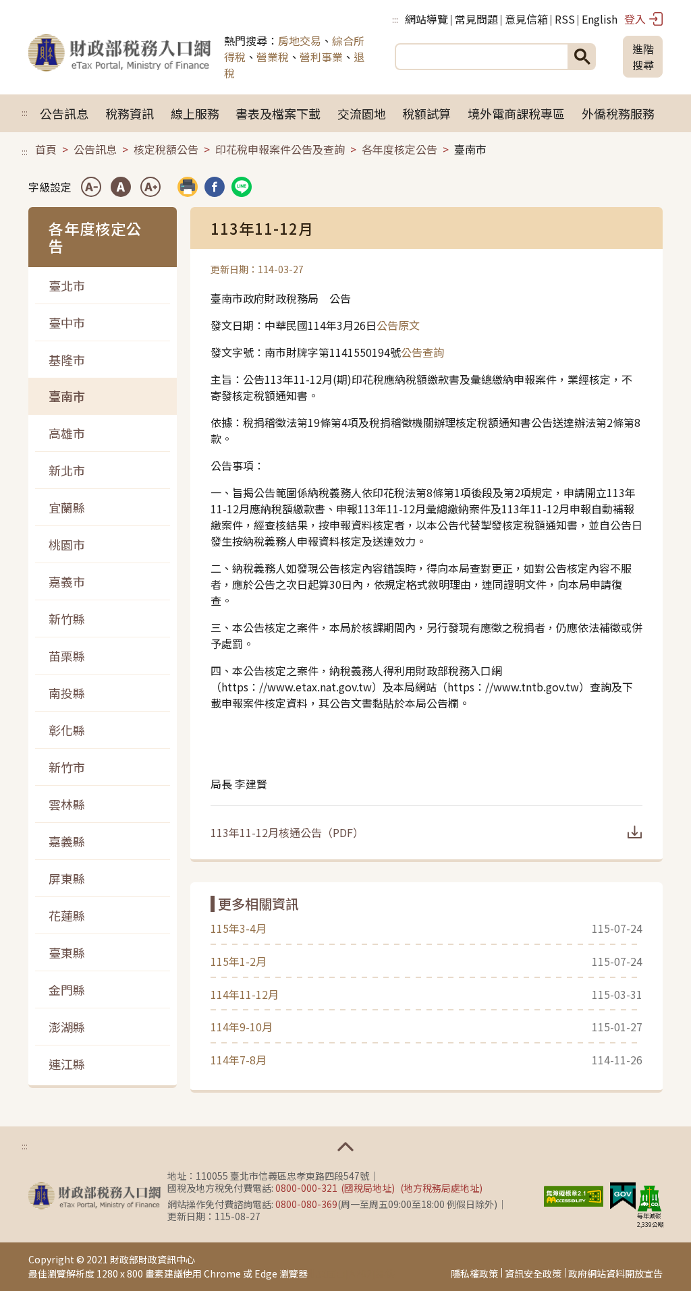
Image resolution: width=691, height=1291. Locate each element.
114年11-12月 (245, 994)
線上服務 (195, 113)
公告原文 (398, 325)
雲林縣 (67, 804)
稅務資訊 (129, 113)
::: (395, 19)
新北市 (67, 470)
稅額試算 (426, 113)
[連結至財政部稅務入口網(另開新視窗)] (94, 1195)
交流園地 (361, 113)
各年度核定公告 (399, 149)
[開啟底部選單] (345, 1146)
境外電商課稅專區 (516, 113)
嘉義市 (67, 581)
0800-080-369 (306, 1204)
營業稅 (272, 57)
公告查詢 (422, 352)
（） (287, 832)
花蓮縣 (67, 915)
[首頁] (119, 56)
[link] (214, 187)
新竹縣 (67, 618)
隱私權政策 (474, 1273)
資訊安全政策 (533, 1273)
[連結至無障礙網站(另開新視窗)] (573, 1194)
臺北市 (67, 285)
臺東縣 (67, 952)
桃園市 (67, 544)
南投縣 (67, 692)
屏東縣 (67, 878)
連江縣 (67, 1063)
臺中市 (67, 322)
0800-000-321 (306, 1188)
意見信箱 (526, 19)
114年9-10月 (242, 1027)
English (599, 19)
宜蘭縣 (67, 507)
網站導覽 (426, 19)
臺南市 (67, 396)
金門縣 (67, 989)
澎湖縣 (67, 1026)
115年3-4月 (239, 928)
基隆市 (67, 359)
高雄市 (67, 433)
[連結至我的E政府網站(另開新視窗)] (623, 1194)
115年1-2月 (239, 961)
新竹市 (67, 767)
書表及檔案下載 (278, 113)
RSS (565, 19)
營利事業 (321, 57)
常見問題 (476, 19)
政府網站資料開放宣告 (615, 1273)
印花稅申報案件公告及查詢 (280, 149)
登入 (635, 19)
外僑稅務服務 (618, 113)
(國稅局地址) (368, 1188)
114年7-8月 (239, 1060)
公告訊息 (64, 113)
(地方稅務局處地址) (441, 1188)
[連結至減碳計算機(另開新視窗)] (649, 1197)
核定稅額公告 (166, 149)
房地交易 (299, 40)
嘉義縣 (67, 841)
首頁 (46, 149)
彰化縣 (67, 730)
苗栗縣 (67, 655)
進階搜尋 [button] (643, 56)
